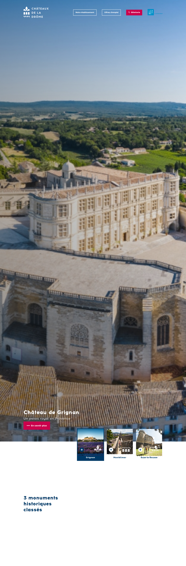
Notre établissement (85, 12)
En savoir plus (39, 425)
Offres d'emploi (111, 12)
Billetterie (135, 12)
